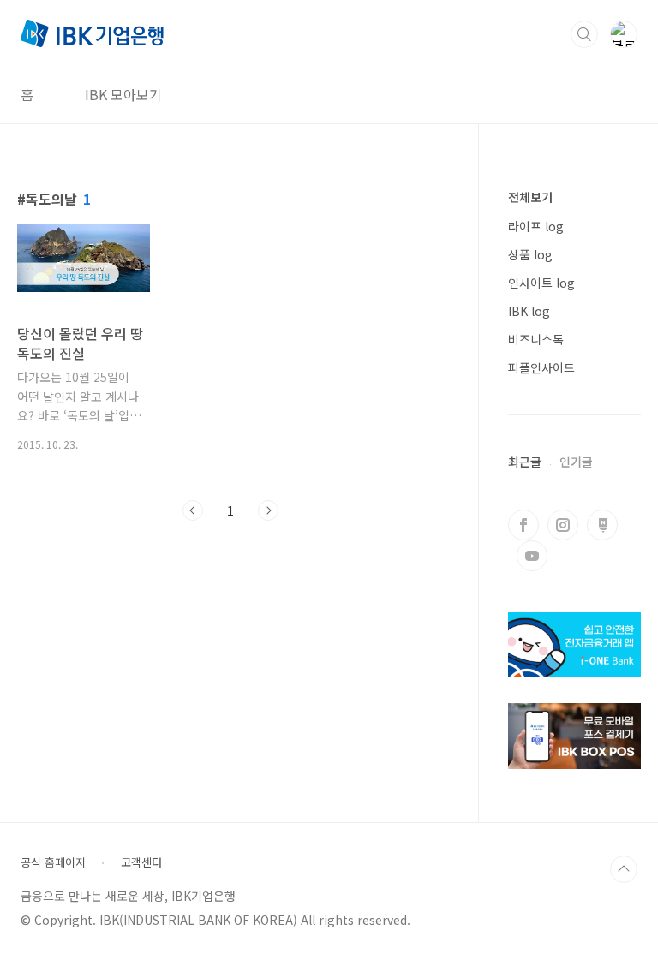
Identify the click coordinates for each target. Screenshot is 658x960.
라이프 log (536, 226)
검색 (584, 34)
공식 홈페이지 (53, 862)
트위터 (602, 525)
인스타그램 (562, 525)
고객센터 (141, 862)
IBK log (529, 310)
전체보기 (530, 197)
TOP (623, 869)
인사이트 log (541, 282)
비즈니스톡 (536, 339)
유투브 (532, 555)
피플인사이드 (541, 367)
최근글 (524, 461)
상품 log (530, 254)
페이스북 (523, 525)
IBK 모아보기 (123, 94)
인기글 (576, 461)
